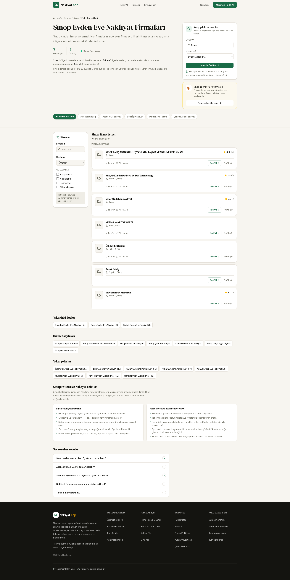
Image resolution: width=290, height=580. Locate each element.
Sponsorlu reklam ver (208, 103)
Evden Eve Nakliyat (65, 116)
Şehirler (67, 18)
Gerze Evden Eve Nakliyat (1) (104, 325)
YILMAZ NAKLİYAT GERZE (119, 222)
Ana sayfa (57, 18)
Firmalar (136, 4)
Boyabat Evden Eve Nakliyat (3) (70, 325)
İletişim (178, 526)
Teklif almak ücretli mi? (110, 492)
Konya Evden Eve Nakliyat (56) (211, 368)
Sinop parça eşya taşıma (218, 343)
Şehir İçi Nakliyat (135, 116)
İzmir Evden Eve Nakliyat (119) (107, 368)
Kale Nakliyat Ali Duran (118, 292)
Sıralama (60, 157)
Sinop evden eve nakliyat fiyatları (99, 343)
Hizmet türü (191, 51)
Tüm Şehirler (113, 533)
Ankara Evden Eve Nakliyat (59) (177, 368)
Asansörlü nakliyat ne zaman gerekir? (110, 466)
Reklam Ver (146, 533)
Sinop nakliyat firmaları (66, 343)
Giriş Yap (204, 4)
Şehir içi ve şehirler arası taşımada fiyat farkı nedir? (110, 475)
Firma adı (60, 143)
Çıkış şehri (190, 39)
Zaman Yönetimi (217, 519)
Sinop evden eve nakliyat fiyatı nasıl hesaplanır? (110, 458)
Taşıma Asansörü (217, 533)
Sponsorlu (65, 178)
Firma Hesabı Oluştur (151, 519)
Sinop (76, 18)
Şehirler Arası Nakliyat (184, 116)
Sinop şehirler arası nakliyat (188, 343)
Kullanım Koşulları (183, 539)
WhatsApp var (67, 187)
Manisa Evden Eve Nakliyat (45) (139, 375)
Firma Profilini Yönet (151, 526)
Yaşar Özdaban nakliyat (119, 199)
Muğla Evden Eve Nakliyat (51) (69, 375)
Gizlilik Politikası (182, 533)
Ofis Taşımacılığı (88, 116)
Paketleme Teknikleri (219, 526)
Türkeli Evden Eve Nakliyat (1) (137, 325)
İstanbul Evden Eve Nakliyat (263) (71, 368)
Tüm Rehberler (216, 539)
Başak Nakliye (113, 269)
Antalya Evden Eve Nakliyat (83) (141, 368)
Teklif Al (124, 4)
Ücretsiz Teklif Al (225, 4)
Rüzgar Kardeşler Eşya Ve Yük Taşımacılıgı (129, 175)
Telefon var (65, 183)
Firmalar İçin (150, 4)
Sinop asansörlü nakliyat (132, 343)
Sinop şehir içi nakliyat (159, 343)
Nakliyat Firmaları (115, 526)
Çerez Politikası (182, 546)
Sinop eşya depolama (65, 350)
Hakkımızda (180, 519)
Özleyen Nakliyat (115, 245)
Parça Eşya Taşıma (158, 116)
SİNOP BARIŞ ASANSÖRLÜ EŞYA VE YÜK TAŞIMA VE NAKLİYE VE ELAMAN (144, 152)
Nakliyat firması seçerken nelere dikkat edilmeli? (110, 483)
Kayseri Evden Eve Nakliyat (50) (104, 375)
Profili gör (228, 163)
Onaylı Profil (66, 174)
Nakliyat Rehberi (115, 539)
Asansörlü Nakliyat (112, 116)
